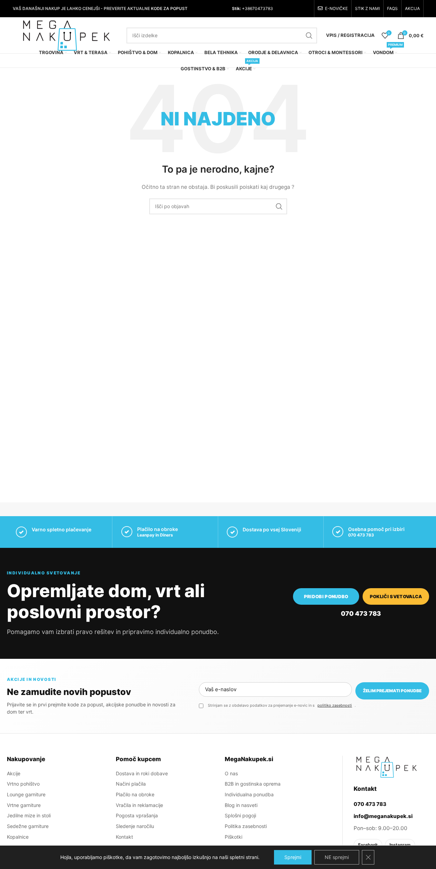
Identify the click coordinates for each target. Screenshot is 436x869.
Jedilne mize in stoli (29, 815)
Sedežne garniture (28, 826)
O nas (231, 773)
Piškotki (233, 837)
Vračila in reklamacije (139, 805)
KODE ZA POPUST (169, 8)
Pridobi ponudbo (326, 596)
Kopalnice (18, 837)
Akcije (13, 773)
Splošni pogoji (240, 815)
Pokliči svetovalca (396, 596)
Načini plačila (131, 784)
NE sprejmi (337, 857)
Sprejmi (292, 857)
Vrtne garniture (24, 805)
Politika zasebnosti (246, 826)
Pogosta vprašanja (137, 815)
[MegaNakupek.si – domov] (386, 767)
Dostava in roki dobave (142, 773)
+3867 (248, 8)
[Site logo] (66, 35)
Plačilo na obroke (135, 794)
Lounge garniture (26, 794)
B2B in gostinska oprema (253, 784)
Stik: (236, 8)
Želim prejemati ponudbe (392, 690)
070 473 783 (361, 535)
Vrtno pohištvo (23, 784)
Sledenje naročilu (135, 826)
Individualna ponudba (249, 794)
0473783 (264, 8)
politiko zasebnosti (334, 705)
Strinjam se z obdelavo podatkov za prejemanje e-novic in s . (282, 705)
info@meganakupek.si (383, 816)
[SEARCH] (309, 35)
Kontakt (124, 837)
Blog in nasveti (241, 805)
